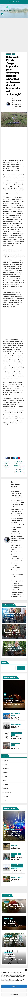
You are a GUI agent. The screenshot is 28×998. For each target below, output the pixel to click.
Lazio (13, 54)
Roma (4, 800)
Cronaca (12, 829)
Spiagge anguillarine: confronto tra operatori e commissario (6, 466)
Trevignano (6, 768)
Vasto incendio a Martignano (16, 879)
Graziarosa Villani (16, 100)
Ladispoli (5, 788)
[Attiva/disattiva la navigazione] (25, 14)
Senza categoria (7, 935)
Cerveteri (5, 784)
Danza (11, 698)
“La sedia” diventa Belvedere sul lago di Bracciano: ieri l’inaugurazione (16, 873)
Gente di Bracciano (16, 545)
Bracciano (6, 698)
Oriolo (4, 780)
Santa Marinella (7, 792)
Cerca (4, 662)
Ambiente (9, 54)
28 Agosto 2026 (9, 908)
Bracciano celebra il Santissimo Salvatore (13, 631)
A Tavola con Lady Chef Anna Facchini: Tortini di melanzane (14, 906)
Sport (13, 715)
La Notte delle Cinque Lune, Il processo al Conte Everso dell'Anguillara (17, 562)
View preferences (14, 994)
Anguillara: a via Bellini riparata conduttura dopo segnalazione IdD (16, 849)
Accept (14, 986)
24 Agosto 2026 (9, 835)
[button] (26, 969)
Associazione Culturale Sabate (17, 575)
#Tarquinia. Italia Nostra (16, 107)
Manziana (5, 772)
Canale (5, 776)
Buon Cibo (6, 901)
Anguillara (5, 760)
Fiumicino (5, 796)
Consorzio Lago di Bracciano (16, 866)
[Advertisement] (14, 37)
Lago (19, 713)
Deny (14, 990)
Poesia (13, 855)
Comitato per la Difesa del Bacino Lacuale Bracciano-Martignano (17, 583)
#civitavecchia (17, 104)
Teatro (19, 724)
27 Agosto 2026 (9, 704)
